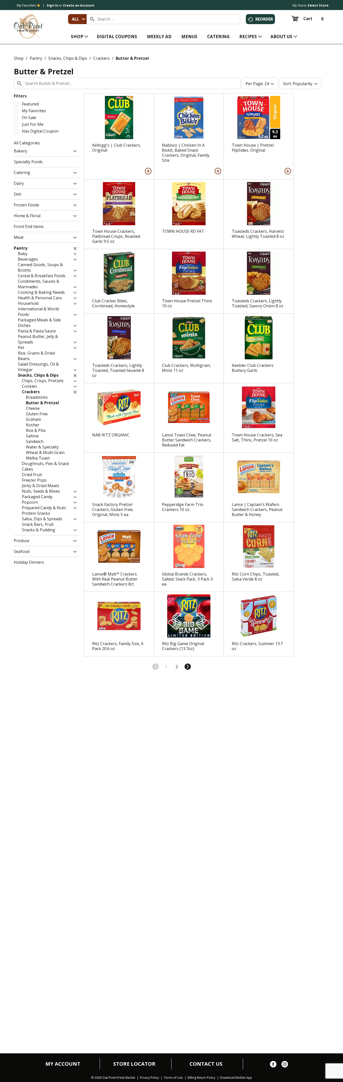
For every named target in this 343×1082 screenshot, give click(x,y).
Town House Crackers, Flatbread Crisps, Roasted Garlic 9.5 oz (116, 236)
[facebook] (273, 1065)
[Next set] (187, 666)
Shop (19, 58)
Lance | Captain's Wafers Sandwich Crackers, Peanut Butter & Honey (257, 509)
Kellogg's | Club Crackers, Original (116, 147)
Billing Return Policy (201, 1077)
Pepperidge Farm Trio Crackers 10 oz (182, 507)
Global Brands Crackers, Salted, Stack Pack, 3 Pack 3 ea (187, 579)
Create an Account (78, 5)
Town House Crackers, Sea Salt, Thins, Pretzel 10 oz (257, 437)
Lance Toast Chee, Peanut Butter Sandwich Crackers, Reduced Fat (186, 440)
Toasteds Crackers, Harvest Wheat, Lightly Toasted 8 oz (258, 234)
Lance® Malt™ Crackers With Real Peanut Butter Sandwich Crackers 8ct (115, 579)
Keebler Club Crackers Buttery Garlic (252, 368)
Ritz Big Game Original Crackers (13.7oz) (183, 646)
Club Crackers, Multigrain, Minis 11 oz (186, 368)
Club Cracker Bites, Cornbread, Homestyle (113, 303)
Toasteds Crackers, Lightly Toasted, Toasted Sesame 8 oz (118, 370)
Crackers (101, 58)
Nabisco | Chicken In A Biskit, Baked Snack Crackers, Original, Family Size (185, 152)
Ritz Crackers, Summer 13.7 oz (257, 646)
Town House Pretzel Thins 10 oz (187, 303)
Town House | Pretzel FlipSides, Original (252, 147)
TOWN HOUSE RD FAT (183, 231)
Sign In (52, 5)
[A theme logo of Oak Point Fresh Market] (28, 23)
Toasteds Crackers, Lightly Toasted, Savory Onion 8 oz (257, 303)
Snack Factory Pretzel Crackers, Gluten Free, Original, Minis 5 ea (113, 509)
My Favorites (26, 5)
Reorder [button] (264, 19)
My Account (62, 1064)
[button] (73, 151)
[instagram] (284, 1065)
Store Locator (134, 1064)
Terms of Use (173, 1077)
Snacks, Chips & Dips (67, 58)
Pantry (36, 58)
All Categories (27, 143)
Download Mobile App (236, 1077)
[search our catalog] (92, 19)
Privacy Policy (149, 1077)
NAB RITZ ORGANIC (111, 435)
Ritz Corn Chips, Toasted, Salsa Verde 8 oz (255, 576)
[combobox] (77, 19)
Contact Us (206, 1064)
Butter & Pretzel (132, 58)
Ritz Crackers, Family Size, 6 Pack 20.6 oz (117, 646)
